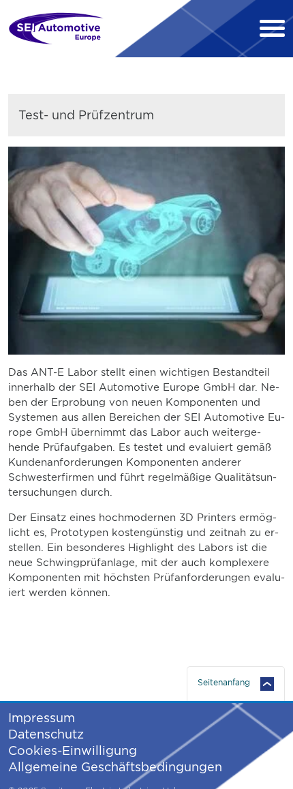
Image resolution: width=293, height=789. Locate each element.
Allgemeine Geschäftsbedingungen (115, 767)
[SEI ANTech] (56, 28)
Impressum (41, 718)
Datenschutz (46, 734)
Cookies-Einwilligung (72, 750)
